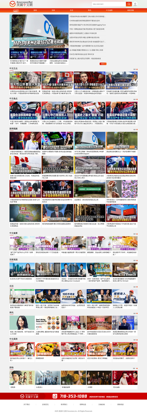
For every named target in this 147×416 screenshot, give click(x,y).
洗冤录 (12, 387)
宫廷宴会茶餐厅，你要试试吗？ (124, 358)
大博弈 (90, 387)
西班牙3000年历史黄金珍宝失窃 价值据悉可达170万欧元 (88, 42)
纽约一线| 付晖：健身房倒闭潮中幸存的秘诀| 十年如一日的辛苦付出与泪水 (98, 307)
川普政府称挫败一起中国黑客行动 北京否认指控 (87, 46)
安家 (53, 10)
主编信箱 (101, 404)
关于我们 (27, 404)
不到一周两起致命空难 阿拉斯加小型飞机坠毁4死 (87, 29)
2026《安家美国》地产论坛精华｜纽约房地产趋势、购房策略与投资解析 (99, 281)
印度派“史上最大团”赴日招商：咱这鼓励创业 (85, 58)
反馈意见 (45, 404)
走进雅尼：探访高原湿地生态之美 (86, 200)
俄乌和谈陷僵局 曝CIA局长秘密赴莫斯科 (56, 224)
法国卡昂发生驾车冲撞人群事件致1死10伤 (84, 37)
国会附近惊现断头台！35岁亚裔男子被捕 (121, 151)
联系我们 (64, 404)
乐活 (71, 10)
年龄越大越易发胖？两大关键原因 (74, 252)
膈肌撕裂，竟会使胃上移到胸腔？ (99, 252)
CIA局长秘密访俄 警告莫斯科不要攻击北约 (85, 21)
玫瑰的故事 (66, 387)
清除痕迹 (120, 404)
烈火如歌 (116, 387)
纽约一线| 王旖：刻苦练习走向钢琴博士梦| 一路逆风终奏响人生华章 (47, 307)
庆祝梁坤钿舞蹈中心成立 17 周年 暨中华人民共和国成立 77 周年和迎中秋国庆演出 (73, 334)
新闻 (35, 10)
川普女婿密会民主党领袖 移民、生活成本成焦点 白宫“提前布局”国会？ (59, 63)
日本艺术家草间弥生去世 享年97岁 (82, 54)
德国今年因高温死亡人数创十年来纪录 (83, 33)
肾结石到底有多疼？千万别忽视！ (48, 252)
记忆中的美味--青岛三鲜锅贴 (97, 358)
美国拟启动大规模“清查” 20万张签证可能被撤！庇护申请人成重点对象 (39, 63)
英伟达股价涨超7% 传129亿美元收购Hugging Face (88, 25)
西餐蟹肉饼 (40, 358)
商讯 (89, 10)
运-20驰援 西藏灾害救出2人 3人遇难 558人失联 (86, 50)
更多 (103, 64)
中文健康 (109, 10)
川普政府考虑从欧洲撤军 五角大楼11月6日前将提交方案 (88, 16)
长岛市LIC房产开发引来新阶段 (21, 279)
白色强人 (39, 387)
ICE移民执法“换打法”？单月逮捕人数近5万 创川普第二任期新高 (19, 63)
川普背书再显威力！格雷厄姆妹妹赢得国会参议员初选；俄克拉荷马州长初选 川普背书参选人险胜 (25, 154)
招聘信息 (83, 404)
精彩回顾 (130, 10)
